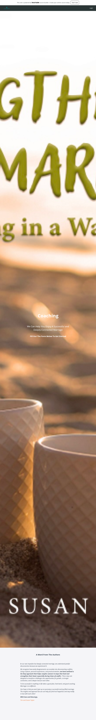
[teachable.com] (35, 2)
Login (91, 8)
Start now (75, 2)
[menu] (90, 8)
